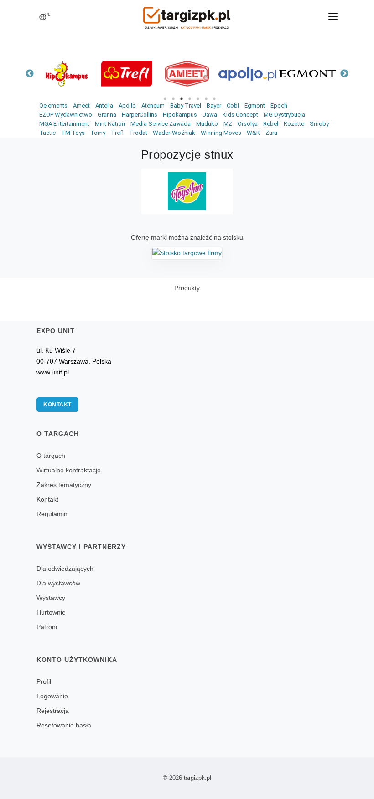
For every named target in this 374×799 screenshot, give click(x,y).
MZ (227, 123)
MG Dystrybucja (284, 114)
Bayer (214, 105)
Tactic (47, 132)
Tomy (97, 132)
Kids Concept (240, 114)
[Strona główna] (187, 15)
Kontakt (57, 404)
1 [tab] (165, 98)
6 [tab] (206, 98)
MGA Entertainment (64, 123)
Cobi (233, 105)
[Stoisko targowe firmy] (187, 252)
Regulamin (52, 513)
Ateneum (153, 105)
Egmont (254, 105)
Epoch (278, 105)
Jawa (210, 114)
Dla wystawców (58, 583)
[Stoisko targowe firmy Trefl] (127, 74)
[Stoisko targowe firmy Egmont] (307, 74)
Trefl (117, 132)
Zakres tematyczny (63, 484)
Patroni (46, 626)
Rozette (294, 123)
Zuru (271, 132)
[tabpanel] (66, 73)
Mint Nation (110, 123)
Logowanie (52, 696)
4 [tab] (189, 98)
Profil (43, 681)
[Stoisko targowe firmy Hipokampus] (66, 74)
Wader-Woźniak (174, 132)
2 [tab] (173, 98)
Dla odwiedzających (65, 568)
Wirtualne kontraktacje (68, 470)
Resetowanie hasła (63, 725)
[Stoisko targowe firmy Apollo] (247, 74)
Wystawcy (50, 597)
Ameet (81, 105)
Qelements (53, 105)
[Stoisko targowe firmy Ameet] (187, 74)
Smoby (319, 123)
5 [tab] (198, 98)
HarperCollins (139, 114)
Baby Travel (185, 105)
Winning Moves (221, 132)
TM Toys (73, 132)
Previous (29, 73)
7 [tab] (214, 98)
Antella (104, 105)
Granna (107, 114)
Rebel (270, 123)
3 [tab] (181, 98)
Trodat (138, 132)
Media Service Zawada (160, 123)
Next (344, 73)
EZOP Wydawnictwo (65, 114)
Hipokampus (180, 114)
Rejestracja (52, 710)
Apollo (127, 105)
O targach (50, 455)
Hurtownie (51, 612)
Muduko (207, 123)
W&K (253, 132)
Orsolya (248, 123)
